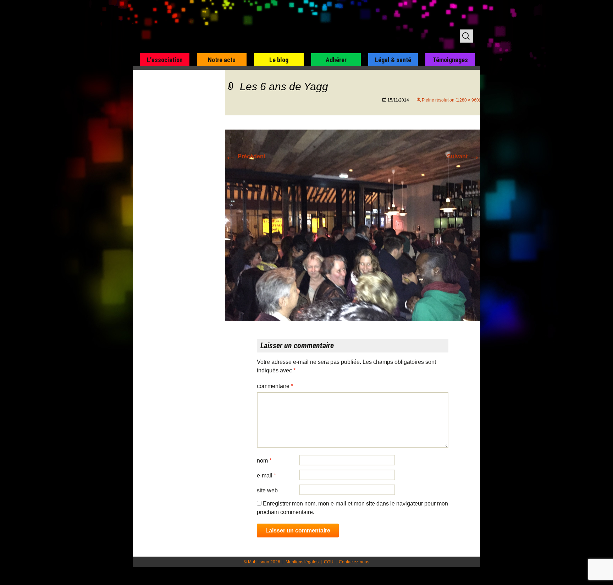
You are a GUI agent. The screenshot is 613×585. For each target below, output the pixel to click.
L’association (165, 60)
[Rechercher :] (466, 36)
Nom (264, 461)
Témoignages (450, 60)
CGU (328, 561)
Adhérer (336, 60)
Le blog (278, 60)
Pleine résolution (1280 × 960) (451, 100)
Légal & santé (393, 60)
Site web (267, 490)
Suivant (463, 156)
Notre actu (222, 60)
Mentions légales (302, 561)
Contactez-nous (354, 561)
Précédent (245, 156)
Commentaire (275, 386)
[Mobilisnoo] (223, 27)
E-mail (266, 475)
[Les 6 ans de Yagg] (352, 225)
